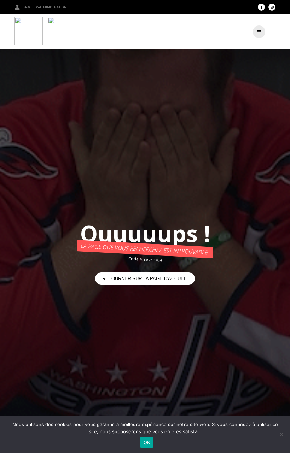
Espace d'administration (44, 7)
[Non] (281, 434)
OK (147, 442)
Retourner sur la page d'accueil (145, 278)
